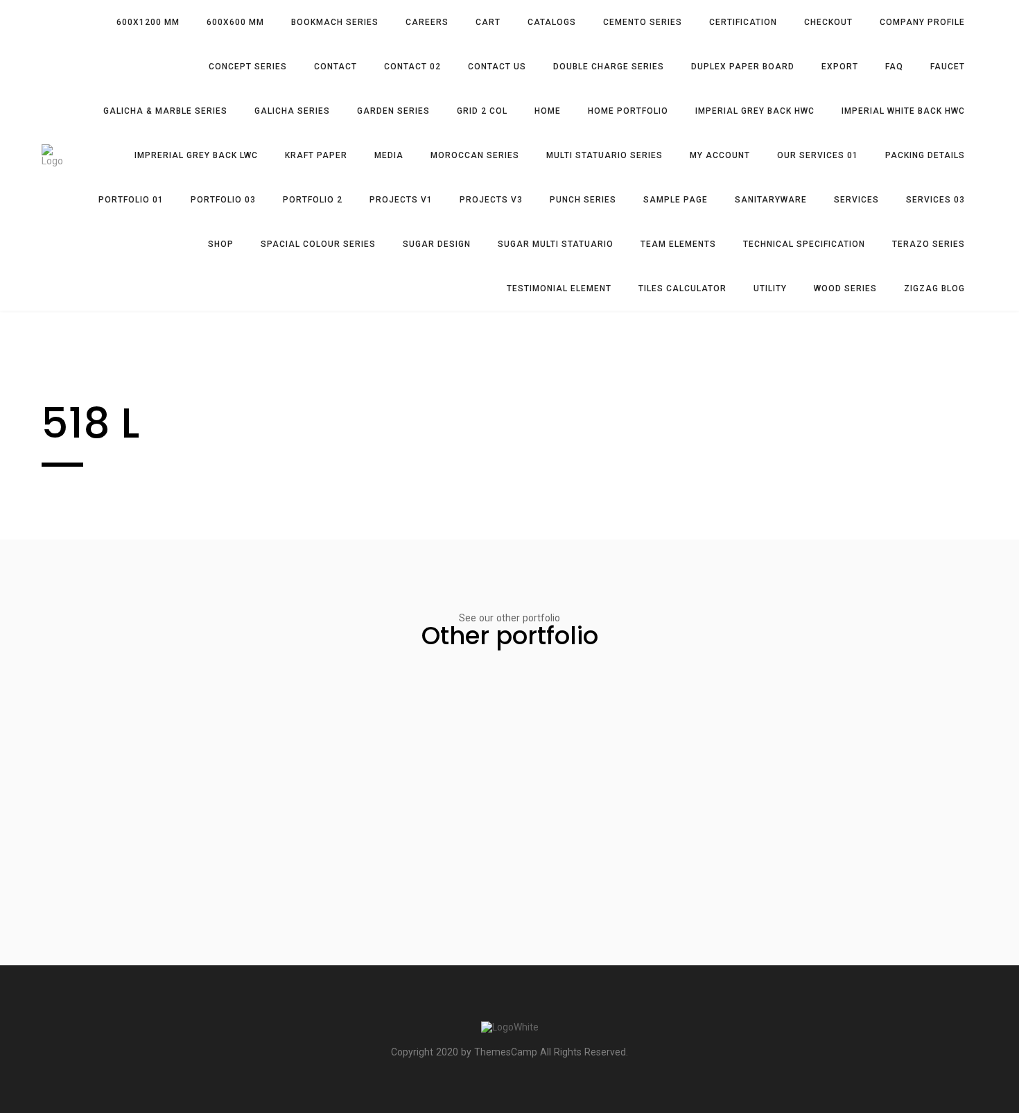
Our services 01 (817, 155)
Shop (221, 244)
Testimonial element (559, 288)
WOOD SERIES (845, 288)
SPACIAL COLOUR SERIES (318, 244)
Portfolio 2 (312, 200)
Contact (335, 66)
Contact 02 (412, 66)
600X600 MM (235, 22)
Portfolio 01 (131, 200)
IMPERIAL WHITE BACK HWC (903, 111)
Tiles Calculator (682, 288)
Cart (488, 22)
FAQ (894, 66)
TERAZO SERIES (928, 244)
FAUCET (947, 66)
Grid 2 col (482, 111)
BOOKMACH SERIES (334, 22)
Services (856, 200)
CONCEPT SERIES (248, 66)
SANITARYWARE (771, 200)
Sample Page (675, 200)
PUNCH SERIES (583, 200)
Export (839, 66)
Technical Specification (804, 244)
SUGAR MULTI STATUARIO (555, 244)
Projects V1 (401, 200)
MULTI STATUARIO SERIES (604, 155)
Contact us (497, 66)
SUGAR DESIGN (437, 244)
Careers (427, 22)
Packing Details (925, 155)
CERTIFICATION (743, 22)
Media (388, 155)
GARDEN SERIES (393, 111)
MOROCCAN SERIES (474, 155)
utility (770, 288)
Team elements (678, 244)
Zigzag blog (934, 288)
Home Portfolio (628, 111)
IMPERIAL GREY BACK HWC (755, 111)
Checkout (828, 22)
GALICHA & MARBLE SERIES (165, 111)
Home (547, 111)
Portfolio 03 (223, 200)
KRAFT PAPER (316, 155)
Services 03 (935, 200)
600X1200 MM (148, 22)
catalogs (552, 22)
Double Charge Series (608, 66)
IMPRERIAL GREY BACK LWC (196, 155)
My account (720, 155)
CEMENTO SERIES (642, 22)
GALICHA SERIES (292, 111)
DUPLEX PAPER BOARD (742, 66)
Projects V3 (491, 200)
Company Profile (922, 22)
